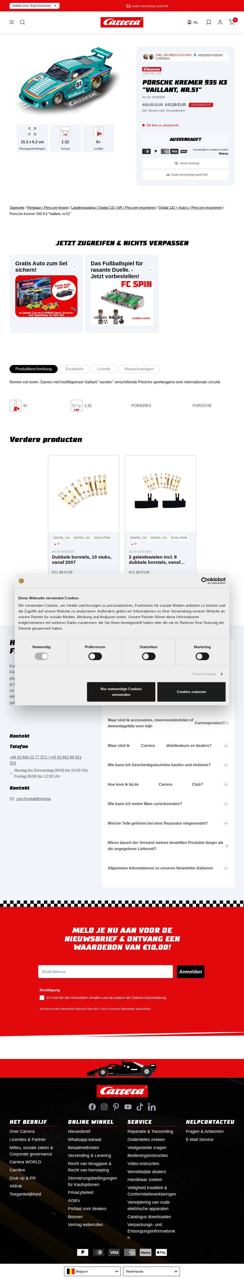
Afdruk (16, 1186)
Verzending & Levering (89, 1155)
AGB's (74, 1200)
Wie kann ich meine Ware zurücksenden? (145, 804)
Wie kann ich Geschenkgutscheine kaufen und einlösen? (159, 765)
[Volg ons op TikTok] (140, 1107)
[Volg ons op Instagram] (104, 1107)
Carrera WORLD (25, 1162)
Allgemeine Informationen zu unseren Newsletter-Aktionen (160, 868)
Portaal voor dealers (87, 1208)
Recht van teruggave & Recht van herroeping (90, 1166)
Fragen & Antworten (205, 1131)
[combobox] (92, 1271)
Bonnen (75, 1216)
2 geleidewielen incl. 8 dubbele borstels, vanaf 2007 (154, 560)
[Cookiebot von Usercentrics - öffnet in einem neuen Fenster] (205, 580)
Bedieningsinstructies (147, 1155)
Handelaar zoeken (144, 1179)
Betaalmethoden (83, 1147)
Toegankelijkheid (25, 1194)
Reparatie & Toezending (150, 1131)
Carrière (17, 1170)
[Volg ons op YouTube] (128, 1107)
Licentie (104, 369)
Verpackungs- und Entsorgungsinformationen (151, 1231)
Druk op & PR (23, 1178)
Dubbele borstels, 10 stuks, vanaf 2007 (82, 560)
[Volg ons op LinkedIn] (152, 1107)
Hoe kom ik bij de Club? (155, 784)
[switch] (95, 656)
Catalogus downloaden (149, 1216)
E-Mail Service (200, 1139)
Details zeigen (204, 674)
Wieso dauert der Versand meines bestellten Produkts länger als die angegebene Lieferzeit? (165, 846)
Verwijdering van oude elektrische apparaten (148, 1205)
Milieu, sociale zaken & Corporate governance (31, 1150)
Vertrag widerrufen (85, 1224)
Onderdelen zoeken (146, 1139)
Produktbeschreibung (33, 369)
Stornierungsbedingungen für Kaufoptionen (92, 1181)
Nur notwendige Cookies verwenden (121, 692)
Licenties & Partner (28, 1139)
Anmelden (190, 971)
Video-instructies (143, 1163)
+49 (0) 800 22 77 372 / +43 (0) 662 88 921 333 (45, 760)
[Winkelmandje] (231, 22)
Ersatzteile (74, 369)
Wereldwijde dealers (146, 1171)
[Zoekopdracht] (22, 22)
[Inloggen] (220, 22)
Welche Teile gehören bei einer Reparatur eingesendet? (158, 823)
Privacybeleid (80, 1192)
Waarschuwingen (139, 369)
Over (22, 1131)
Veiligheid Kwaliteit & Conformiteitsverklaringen (151, 1191)
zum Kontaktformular (33, 799)
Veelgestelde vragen (146, 1147)
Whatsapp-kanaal (84, 1139)
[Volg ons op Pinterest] (116, 1107)
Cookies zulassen (191, 692)
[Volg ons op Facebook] (92, 1107)
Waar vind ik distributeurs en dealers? (160, 746)
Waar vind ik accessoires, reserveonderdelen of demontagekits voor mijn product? (166, 723)
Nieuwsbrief (79, 1131)
